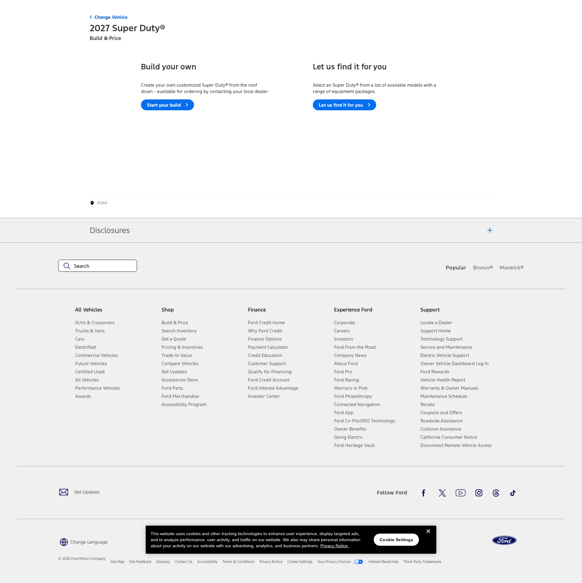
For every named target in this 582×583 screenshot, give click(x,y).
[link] (117, 562)
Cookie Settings (396, 539)
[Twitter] (442, 493)
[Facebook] (425, 493)
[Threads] (496, 493)
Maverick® (512, 267)
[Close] (428, 536)
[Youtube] (461, 493)
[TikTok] (513, 493)
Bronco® (483, 267)
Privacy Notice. (334, 545)
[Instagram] (479, 493)
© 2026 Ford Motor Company (81, 559)
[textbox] (97, 266)
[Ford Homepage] (504, 540)
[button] (83, 541)
